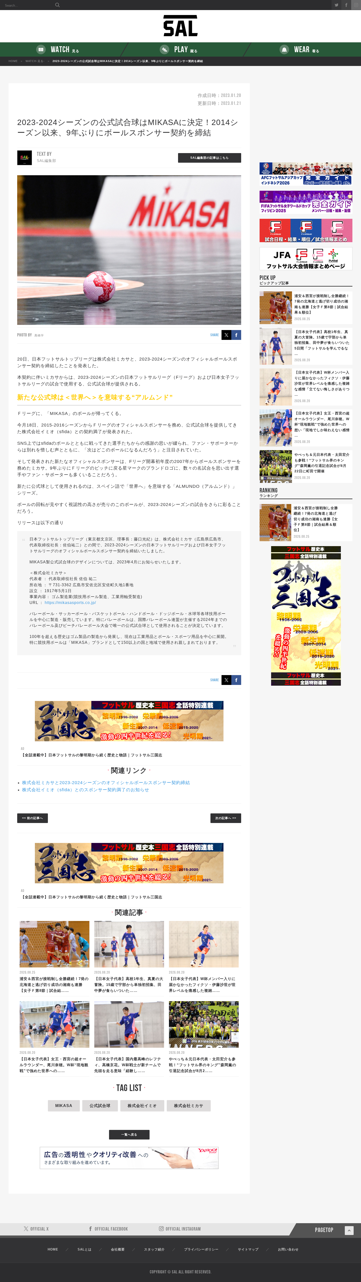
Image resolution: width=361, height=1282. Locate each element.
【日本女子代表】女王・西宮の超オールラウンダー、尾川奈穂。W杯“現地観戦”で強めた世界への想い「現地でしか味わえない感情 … (322, 424)
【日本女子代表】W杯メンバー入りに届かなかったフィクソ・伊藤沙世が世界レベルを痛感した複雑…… (202, 985)
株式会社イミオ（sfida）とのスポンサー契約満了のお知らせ (85, 789)
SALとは (85, 1249)
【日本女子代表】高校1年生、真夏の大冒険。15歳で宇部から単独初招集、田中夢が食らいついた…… (128, 985)
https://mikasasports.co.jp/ (70, 602)
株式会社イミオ (142, 1106)
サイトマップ (248, 1249)
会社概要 (118, 1249)
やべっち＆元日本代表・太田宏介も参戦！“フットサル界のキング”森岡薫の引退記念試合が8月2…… (202, 1065)
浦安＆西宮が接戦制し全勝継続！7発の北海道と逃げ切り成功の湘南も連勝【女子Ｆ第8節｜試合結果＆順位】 (316, 519)
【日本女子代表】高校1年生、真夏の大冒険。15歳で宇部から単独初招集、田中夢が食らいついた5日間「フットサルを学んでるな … (322, 343)
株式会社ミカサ (188, 1106)
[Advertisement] (306, 122)
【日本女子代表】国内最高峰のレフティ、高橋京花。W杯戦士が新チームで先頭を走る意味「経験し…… (127, 1065)
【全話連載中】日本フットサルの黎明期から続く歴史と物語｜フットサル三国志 (91, 755)
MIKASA (63, 1106)
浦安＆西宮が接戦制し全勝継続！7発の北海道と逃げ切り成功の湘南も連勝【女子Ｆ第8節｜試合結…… (54, 985)
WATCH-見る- (35, 61)
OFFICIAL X (39, 1229)
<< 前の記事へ (32, 818)
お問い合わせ (288, 1249)
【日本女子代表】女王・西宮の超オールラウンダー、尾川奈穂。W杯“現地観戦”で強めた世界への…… (54, 1065)
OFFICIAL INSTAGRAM (183, 1229)
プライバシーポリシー (201, 1249)
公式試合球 (100, 1106)
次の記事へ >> (225, 818)
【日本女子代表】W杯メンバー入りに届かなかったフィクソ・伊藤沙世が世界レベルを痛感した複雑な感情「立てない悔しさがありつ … (322, 383)
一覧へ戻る (129, 1134)
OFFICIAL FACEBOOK (111, 1229)
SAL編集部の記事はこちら (209, 157)
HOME (13, 61)
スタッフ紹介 (154, 1249)
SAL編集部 (46, 160)
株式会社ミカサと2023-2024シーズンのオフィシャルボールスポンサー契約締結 (106, 782)
